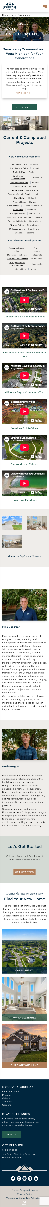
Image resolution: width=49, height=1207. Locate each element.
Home (5, 14)
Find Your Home (10, 1091)
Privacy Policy (24, 1194)
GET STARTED (24, 107)
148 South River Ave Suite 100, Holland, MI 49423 (19, 1156)
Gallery (6, 1098)
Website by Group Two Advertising (24, 1197)
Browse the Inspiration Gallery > (24, 556)
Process (6, 1094)
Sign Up (11, 1134)
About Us (7, 1101)
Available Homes (24, 1017)
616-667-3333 (10, 1149)
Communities (24, 970)
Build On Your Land (24, 1065)
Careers (6, 1104)
